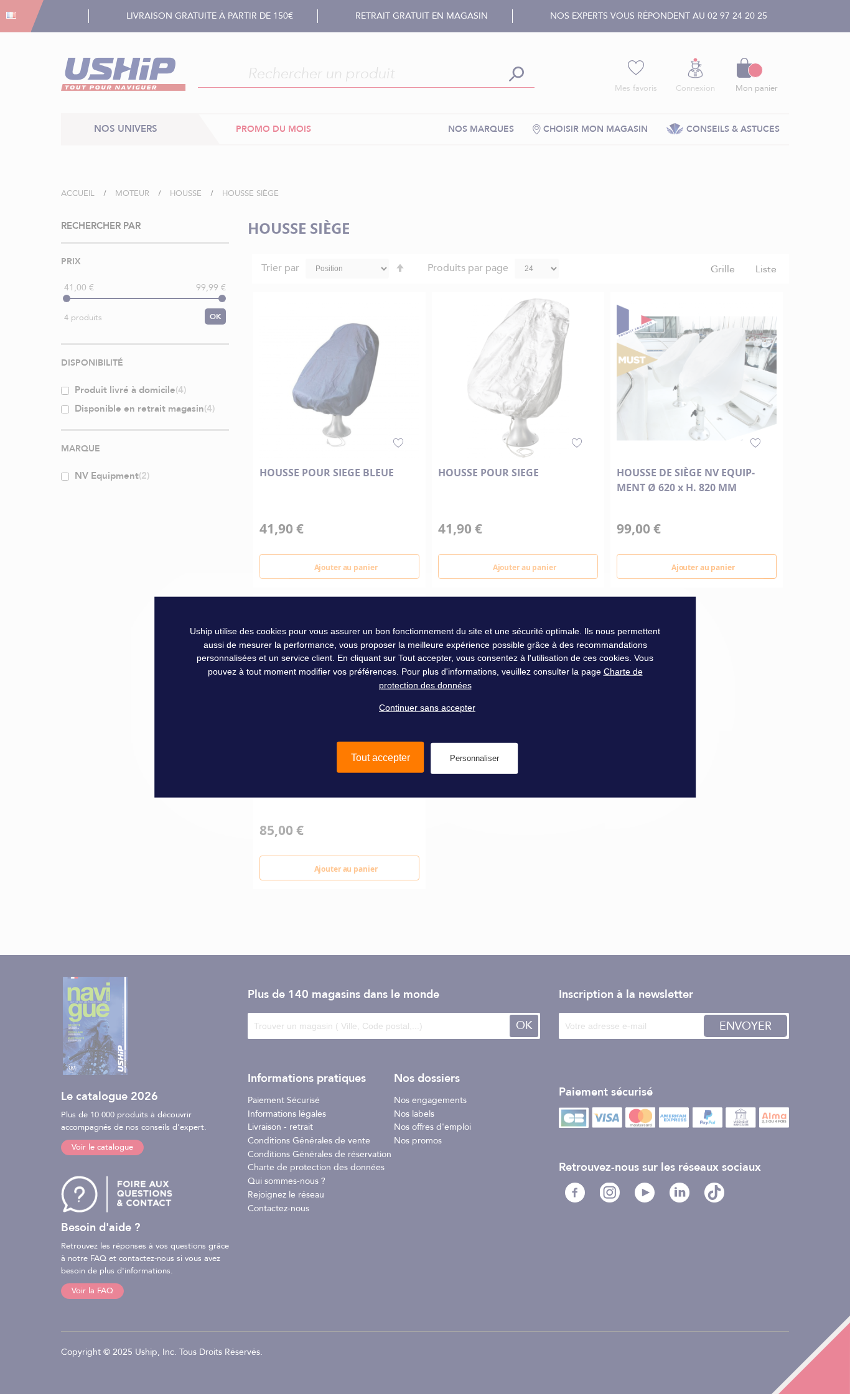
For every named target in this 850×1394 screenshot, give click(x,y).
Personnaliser (474, 758)
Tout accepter (380, 757)
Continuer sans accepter (427, 708)
